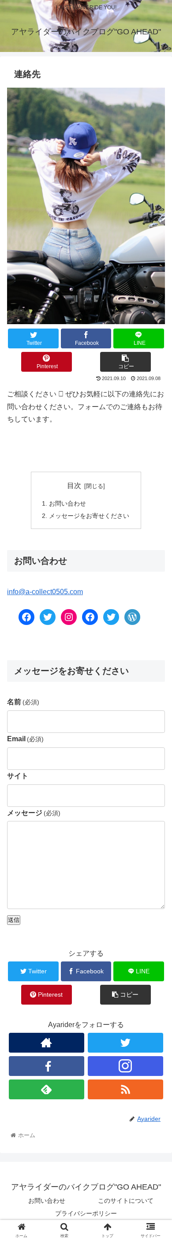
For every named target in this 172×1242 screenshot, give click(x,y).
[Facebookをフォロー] (47, 1066)
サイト (17, 776)
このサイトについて (125, 1200)
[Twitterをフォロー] (126, 1043)
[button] (154, 907)
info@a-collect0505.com (45, 591)
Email (25, 739)
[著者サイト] (47, 1043)
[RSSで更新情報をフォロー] (126, 1089)
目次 (74, 485)
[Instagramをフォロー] (126, 1066)
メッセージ (33, 813)
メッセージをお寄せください (89, 515)
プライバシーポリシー (86, 1213)
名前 (23, 702)
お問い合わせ (67, 503)
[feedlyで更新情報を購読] (47, 1089)
